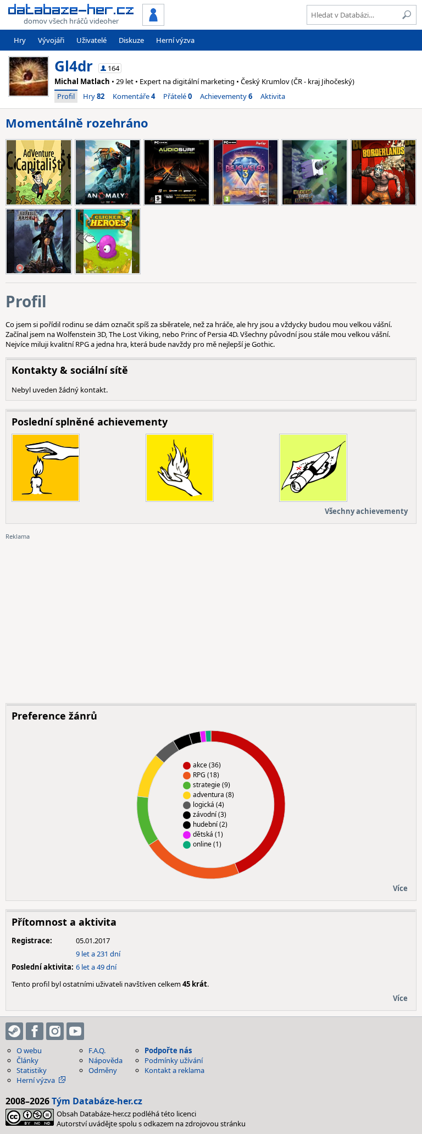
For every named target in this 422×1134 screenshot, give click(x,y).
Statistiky (31, 1070)
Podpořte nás (168, 1050)
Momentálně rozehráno (76, 122)
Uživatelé (91, 40)
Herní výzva (175, 40)
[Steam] (14, 1031)
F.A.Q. (97, 1050)
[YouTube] (75, 1031)
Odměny (102, 1070)
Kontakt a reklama (174, 1070)
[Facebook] (34, 1031)
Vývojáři (51, 40)
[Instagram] (55, 1031)
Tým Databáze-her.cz (97, 1101)
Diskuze (131, 40)
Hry (20, 40)
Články (27, 1060)
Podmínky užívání (174, 1060)
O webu (29, 1050)
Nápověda (105, 1060)
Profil (66, 96)
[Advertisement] (211, 618)
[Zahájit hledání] (406, 15)
